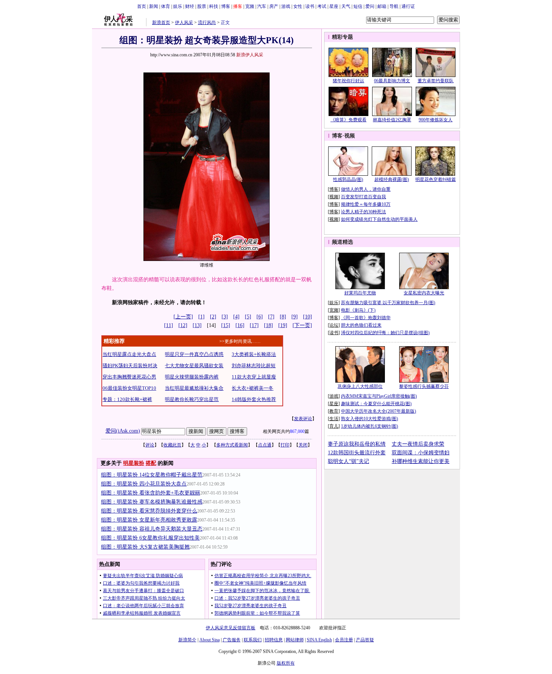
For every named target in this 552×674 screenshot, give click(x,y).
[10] (307, 317)
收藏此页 (172, 445)
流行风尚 (207, 22)
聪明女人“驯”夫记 (348, 461)
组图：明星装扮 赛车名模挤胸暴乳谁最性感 (151, 502)
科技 (213, 6)
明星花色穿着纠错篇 (435, 179)
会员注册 (344, 639)
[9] (294, 317)
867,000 (297, 431)
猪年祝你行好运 (348, 80)
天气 (345, 6)
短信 (357, 6)
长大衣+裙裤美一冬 (252, 388)
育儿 (333, 426)
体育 (165, 6)
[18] (268, 325)
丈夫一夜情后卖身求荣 (418, 444)
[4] (236, 317)
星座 (333, 6)
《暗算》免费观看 (348, 119)
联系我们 (253, 639)
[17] (254, 325)
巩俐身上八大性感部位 (360, 386)
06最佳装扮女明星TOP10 (129, 388)
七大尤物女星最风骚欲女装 (194, 365)
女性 (297, 6)
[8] (283, 317)
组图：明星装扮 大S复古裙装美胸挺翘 (145, 547)
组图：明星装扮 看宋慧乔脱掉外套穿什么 (149, 511)
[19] (282, 325)
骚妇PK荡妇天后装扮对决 (130, 365)
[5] (248, 317)
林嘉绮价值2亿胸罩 (392, 119)
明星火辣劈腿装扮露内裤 (192, 377)
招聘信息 (274, 639)
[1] (201, 317)
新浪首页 (161, 22)
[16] (239, 325)
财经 (189, 6)
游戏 (285, 6)
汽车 (261, 6)
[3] (225, 317)
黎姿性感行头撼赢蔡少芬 (424, 386)
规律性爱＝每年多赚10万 (366, 204)
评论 (149, 445)
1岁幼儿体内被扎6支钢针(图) (369, 426)
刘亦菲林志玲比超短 (254, 365)
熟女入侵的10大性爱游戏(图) (369, 418)
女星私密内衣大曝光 (424, 293)
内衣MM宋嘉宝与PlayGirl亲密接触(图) (379, 396)
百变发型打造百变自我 (363, 196)
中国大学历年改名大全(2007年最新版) (378, 411)
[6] (259, 317)
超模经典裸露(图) (391, 179)
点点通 (264, 445)
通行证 (408, 6)
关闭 (303, 445)
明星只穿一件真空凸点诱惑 (194, 354)
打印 (285, 445)
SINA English (319, 639)
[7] (271, 317)
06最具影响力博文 (392, 80)
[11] (168, 325)
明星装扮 (133, 463)
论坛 (333, 325)
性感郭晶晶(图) (348, 179)
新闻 (153, 6)
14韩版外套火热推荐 (254, 399)
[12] (182, 325)
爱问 (369, 6)
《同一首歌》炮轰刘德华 (366, 317)
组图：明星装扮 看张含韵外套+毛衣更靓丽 (150, 493)
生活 (333, 418)
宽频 (249, 6)
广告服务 (232, 639)
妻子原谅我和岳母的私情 (357, 444)
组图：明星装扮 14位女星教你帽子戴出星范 (151, 475)
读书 (309, 6)
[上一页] (183, 317)
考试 (321, 6)
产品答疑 (365, 639)
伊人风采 (184, 22)
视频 (349, 136)
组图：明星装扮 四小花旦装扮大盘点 (144, 484)
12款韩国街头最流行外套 (357, 452)
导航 (393, 6)
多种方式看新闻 (232, 445)
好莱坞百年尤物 (360, 293)
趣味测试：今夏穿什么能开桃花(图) (376, 403)
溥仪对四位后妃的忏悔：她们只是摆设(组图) (385, 332)
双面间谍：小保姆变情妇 (420, 452)
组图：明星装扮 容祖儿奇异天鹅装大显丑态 (151, 529)
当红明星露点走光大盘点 (129, 354)
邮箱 (381, 6)
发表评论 (303, 418)
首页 (141, 6)
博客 (225, 6)
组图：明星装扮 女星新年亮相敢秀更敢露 (149, 520)
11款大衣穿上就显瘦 (254, 377)
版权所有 (286, 663)
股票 (201, 6)
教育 (333, 411)
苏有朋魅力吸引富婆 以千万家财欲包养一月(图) (388, 302)
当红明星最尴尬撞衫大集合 (194, 388)
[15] (225, 325)
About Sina (209, 639)
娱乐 (177, 6)
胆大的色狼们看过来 (361, 325)
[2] (213, 317)
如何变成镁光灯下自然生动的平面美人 (379, 219)
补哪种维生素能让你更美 (420, 461)
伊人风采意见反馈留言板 (230, 627)
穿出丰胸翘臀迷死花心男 (129, 377)
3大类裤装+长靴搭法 (254, 354)
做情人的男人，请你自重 (366, 189)
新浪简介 (187, 639)
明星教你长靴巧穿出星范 (192, 399)
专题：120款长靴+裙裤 (127, 399)
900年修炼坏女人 (435, 119)
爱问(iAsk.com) (123, 431)
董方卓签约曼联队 (436, 80)
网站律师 (295, 639)
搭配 (151, 463)
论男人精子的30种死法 (363, 211)
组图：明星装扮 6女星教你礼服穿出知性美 (150, 538)
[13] (197, 325)
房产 (273, 6)
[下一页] (302, 325)
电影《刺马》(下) (358, 310)
